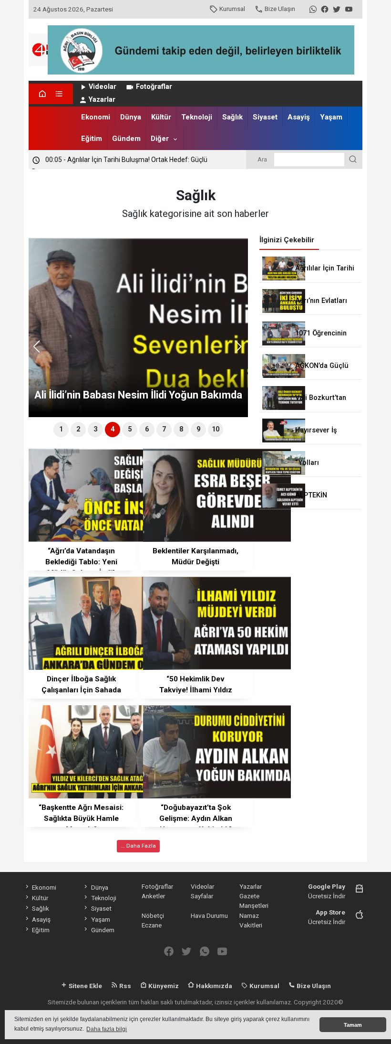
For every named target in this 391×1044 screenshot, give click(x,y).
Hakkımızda (213, 986)
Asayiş (299, 117)
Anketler (153, 896)
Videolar (102, 87)
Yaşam (331, 117)
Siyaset (265, 117)
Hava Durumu (209, 915)
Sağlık (232, 117)
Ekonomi (95, 117)
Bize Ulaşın (280, 8)
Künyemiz (163, 986)
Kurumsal (232, 8)
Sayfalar (202, 896)
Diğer (160, 138)
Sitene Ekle (84, 986)
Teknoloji (196, 117)
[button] (241, 350)
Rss (124, 986)
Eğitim (91, 138)
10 (215, 429)
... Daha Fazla (138, 845)
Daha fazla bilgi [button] (106, 1029)
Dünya (130, 117)
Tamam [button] (353, 1025)
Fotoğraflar (154, 87)
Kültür (161, 117)
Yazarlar (102, 100)
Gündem (126, 138)
